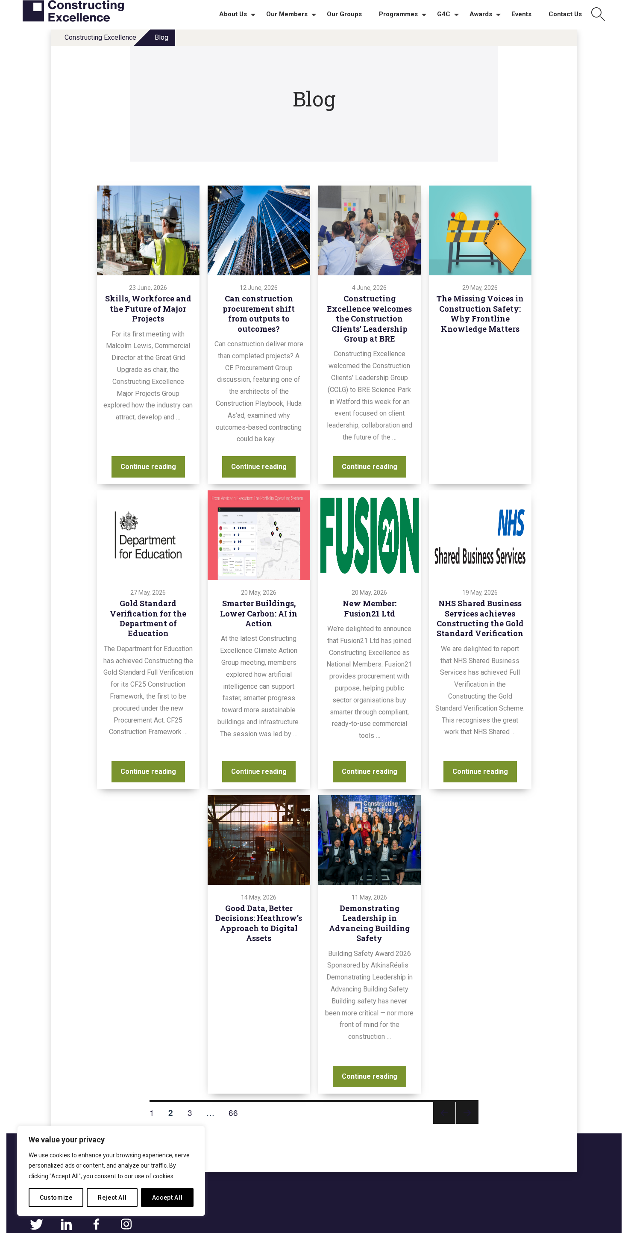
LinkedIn (66, 1224)
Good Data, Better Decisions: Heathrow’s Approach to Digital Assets (258, 923)
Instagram (126, 1224)
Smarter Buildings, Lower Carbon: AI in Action (258, 613)
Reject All (112, 1197)
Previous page (444, 1123)
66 (236, 1112)
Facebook (96, 1224)
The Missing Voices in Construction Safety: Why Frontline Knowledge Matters (480, 313)
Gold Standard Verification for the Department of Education (148, 618)
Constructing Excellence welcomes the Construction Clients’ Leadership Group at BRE (369, 318)
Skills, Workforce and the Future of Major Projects (148, 308)
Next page (467, 1123)
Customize (56, 1197)
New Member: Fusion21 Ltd (369, 608)
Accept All (167, 1197)
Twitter (36, 1224)
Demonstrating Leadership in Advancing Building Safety (369, 923)
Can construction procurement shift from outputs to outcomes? (259, 313)
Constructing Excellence (100, 37)
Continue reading (152, 466)
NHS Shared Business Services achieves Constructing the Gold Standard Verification (480, 618)
